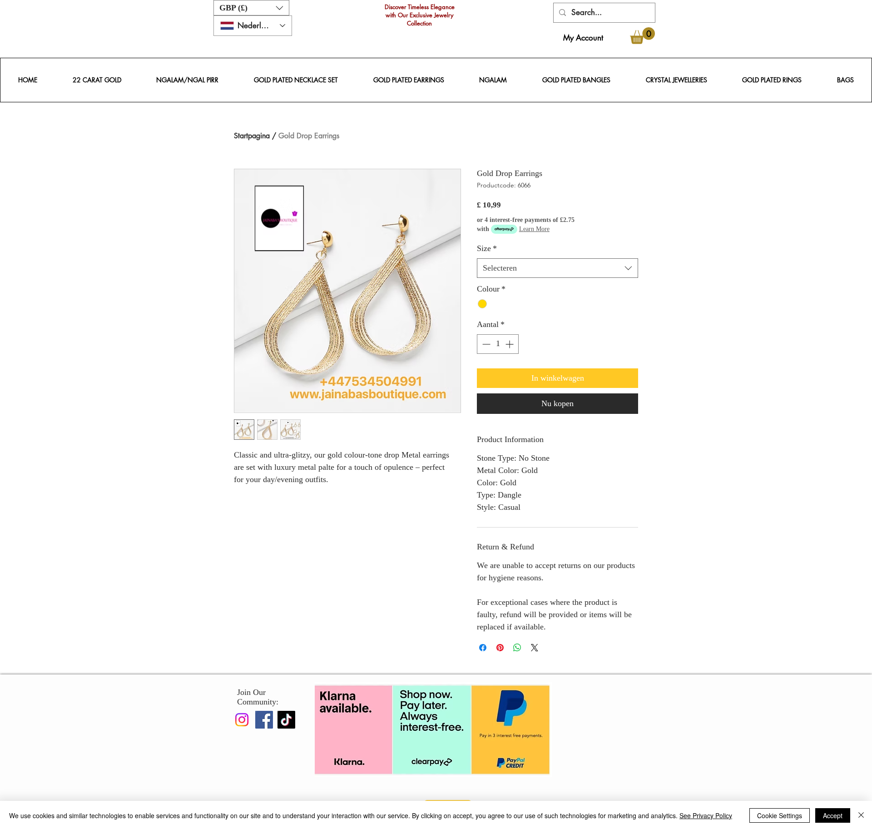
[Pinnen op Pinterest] (500, 647)
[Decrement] (485, 344)
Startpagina (252, 136)
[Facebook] (264, 720)
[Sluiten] (861, 815)
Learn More (534, 229)
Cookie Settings (779, 815)
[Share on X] (534, 647)
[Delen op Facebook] (482, 647)
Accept (832, 815)
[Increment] (510, 344)
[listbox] (251, 7)
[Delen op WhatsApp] (517, 647)
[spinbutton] (497, 344)
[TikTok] (286, 720)
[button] (251, 7)
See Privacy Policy (705, 815)
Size (487, 248)
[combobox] (557, 268)
